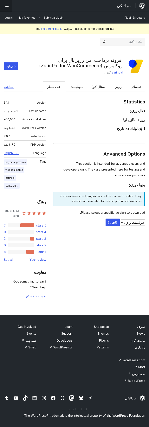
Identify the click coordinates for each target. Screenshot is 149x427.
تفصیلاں (136, 87)
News (141, 333)
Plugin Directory (135, 17)
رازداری (140, 347)
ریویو (118, 87)
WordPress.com (132, 360)
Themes (103, 333)
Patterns (103, 347)
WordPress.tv (61, 347)
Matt (139, 367)
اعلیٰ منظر (54, 87)
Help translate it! (48, 28)
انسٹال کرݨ (99, 87)
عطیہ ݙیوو (29, 340)
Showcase (101, 327)
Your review (37, 260)
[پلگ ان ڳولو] (104, 42)
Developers (64, 340)
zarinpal (117, 72)
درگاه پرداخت (11, 185)
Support (67, 333)
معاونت (9, 87)
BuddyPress (134, 381)
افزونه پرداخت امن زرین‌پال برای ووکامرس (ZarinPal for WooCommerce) (81, 63)
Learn (69, 327)
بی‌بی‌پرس (136, 374)
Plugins (104, 340)
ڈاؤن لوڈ (11, 66)
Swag (30, 347)
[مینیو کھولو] (6, 6)
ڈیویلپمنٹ (76, 87)
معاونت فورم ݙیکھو (36, 296)
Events (31, 333)
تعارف (141, 327)
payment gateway (15, 162)
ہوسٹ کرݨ (138, 340)
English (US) (11, 153)
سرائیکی (130, 398)
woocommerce (14, 169)
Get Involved (27, 327)
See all (8, 260)
